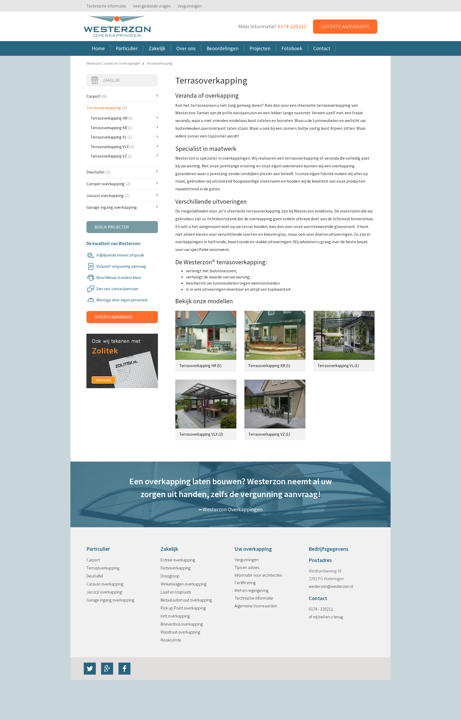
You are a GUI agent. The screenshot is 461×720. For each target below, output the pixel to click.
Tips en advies (247, 567)
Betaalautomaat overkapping (186, 600)
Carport (96, 96)
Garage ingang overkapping (111, 207)
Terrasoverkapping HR (111, 118)
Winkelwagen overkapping (183, 584)
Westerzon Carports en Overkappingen (113, 63)
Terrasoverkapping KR (111, 127)
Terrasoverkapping (106, 107)
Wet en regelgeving (251, 590)
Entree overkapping (178, 559)
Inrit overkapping (175, 616)
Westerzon (117, 26)
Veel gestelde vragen (152, 6)
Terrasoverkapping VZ (111, 156)
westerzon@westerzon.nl (331, 586)
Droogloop (170, 576)
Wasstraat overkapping (180, 632)
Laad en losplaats (176, 592)
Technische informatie (106, 6)
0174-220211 (292, 26)
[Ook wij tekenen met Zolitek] (122, 355)
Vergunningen (189, 6)
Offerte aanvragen (345, 26)
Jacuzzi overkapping (108, 195)
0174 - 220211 (321, 609)
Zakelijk (111, 80)
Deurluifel (98, 172)
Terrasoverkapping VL (111, 137)
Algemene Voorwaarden (256, 605)
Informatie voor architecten (258, 575)
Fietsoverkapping (175, 568)
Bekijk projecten (111, 227)
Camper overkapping (108, 183)
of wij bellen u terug (326, 616)
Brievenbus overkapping (182, 624)
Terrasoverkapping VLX (112, 146)
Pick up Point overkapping (183, 608)
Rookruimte (171, 640)
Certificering (245, 582)
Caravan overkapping (104, 584)
